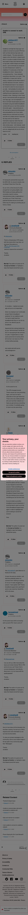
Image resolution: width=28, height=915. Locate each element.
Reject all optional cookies (14, 476)
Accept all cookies (14, 472)
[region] (14, 457)
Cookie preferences (14, 469)
